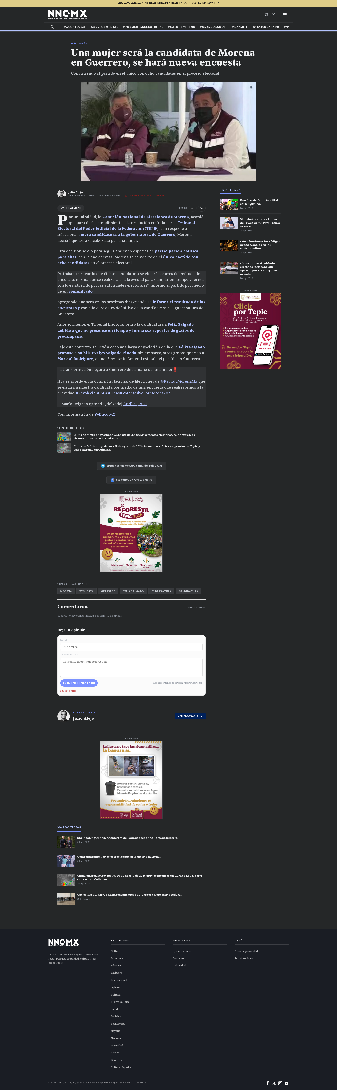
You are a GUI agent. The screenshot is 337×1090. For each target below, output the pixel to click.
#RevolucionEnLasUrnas (97, 393)
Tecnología (118, 1023)
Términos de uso (244, 958)
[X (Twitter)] (274, 1083)
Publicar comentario (79, 682)
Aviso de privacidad (246, 951)
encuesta (86, 591)
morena (66, 591)
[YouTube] (286, 1083)
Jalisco (115, 1052)
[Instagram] (280, 1083)
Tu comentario (69, 654)
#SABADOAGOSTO (214, 27)
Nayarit (115, 1031)
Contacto (178, 958)
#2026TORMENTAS (104, 27)
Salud (114, 1009)
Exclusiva (116, 972)
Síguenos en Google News (134, 479)
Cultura (115, 951)
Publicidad (179, 965)
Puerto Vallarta (120, 1002)
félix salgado (133, 591)
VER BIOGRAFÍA (188, 716)
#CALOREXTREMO (181, 27)
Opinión (115, 987)
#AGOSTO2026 (75, 27)
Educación (117, 965)
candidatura (188, 591)
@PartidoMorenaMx (179, 381)
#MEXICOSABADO (265, 27)
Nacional (79, 43)
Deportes (116, 1060)
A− (192, 208)
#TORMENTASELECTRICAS (143, 27)
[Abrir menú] (285, 15)
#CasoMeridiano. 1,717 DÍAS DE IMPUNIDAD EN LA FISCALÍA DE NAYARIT (168, 3)
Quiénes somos (182, 951)
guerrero (108, 591)
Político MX (105, 414)
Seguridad (117, 1045)
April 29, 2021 (135, 404)
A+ (201, 208)
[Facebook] (268, 1083)
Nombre (65, 640)
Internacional (119, 980)
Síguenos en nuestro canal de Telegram (134, 465)
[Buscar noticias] (52, 27)
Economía (117, 958)
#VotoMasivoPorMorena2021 (146, 393)
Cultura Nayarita (121, 1067)
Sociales (116, 1016)
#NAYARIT (239, 27)
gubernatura (161, 591)
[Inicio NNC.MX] (67, 15)
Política (115, 994)
